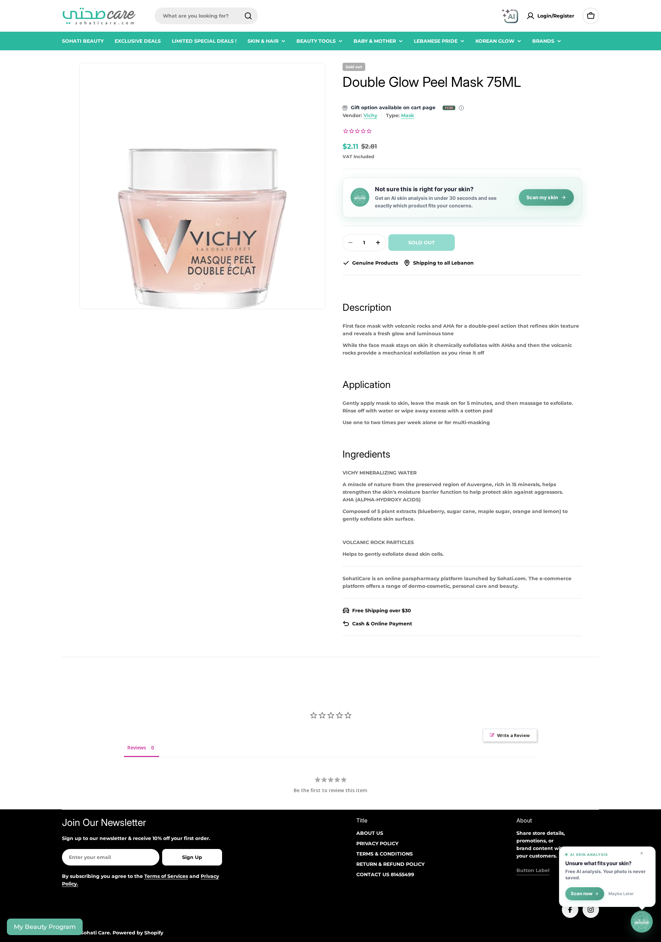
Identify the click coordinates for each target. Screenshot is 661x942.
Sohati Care (95, 933)
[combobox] (206, 16)
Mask (407, 115)
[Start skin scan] (642, 922)
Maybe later (621, 893)
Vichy (370, 115)
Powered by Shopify (138, 933)
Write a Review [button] (513, 735)
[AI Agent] (510, 16)
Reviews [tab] (136, 747)
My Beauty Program (45, 927)
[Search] (248, 16)
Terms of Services (166, 876)
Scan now (581, 893)
